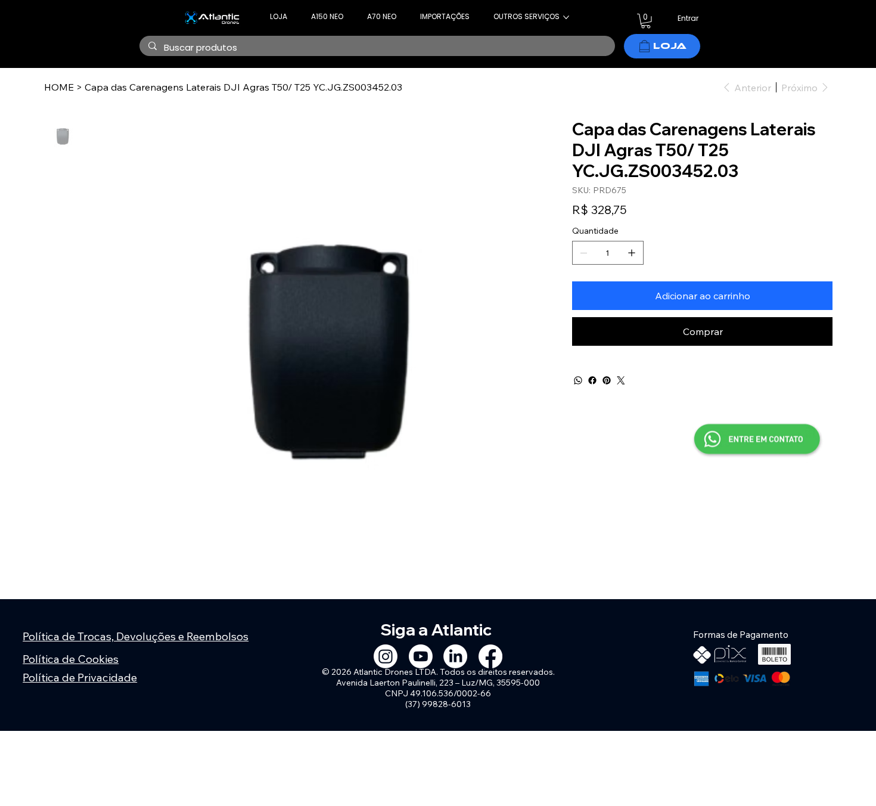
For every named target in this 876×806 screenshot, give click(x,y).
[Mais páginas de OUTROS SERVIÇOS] (566, 17)
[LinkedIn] (455, 656)
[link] (645, 21)
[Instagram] (385, 656)
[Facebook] (592, 380)
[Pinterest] (607, 380)
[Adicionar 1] (632, 253)
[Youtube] (421, 656)
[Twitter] (621, 380)
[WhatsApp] (578, 380)
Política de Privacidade (80, 677)
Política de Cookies (71, 659)
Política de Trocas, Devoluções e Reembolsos (135, 636)
